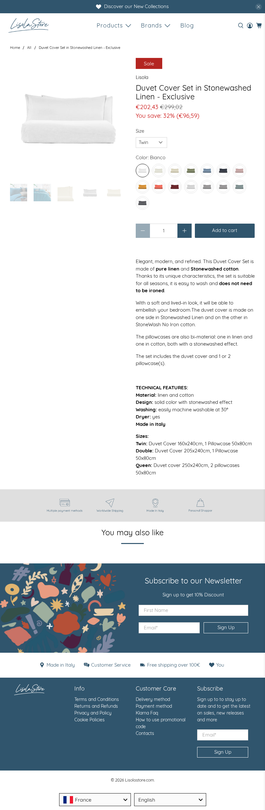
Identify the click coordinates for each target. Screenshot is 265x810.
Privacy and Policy (92, 713)
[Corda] (175, 170)
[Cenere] (239, 187)
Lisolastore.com (139, 779)
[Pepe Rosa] (158, 187)
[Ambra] (142, 187)
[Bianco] (142, 170)
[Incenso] (239, 170)
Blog (187, 25)
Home (15, 48)
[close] (258, 7)
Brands (151, 25)
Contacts (145, 733)
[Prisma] (207, 187)
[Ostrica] (191, 187)
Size (140, 131)
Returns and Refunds (96, 706)
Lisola (142, 77)
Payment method (154, 706)
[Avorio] (158, 170)
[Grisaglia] (142, 203)
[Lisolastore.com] (28, 25)
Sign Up (226, 627)
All (29, 48)
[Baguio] (223, 187)
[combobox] (95, 799)
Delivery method (153, 699)
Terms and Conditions (96, 699)
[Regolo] (207, 170)
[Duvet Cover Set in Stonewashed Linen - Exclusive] (70, 118)
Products (110, 25)
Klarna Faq (147, 713)
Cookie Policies (89, 720)
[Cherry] (175, 187)
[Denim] (223, 170)
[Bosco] (191, 170)
